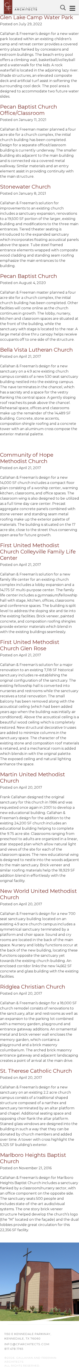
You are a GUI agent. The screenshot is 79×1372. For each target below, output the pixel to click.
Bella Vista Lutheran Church (36, 350)
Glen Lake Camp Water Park (36, 17)
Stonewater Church (25, 187)
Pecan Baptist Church (28, 276)
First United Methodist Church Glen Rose (29, 645)
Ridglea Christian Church (32, 987)
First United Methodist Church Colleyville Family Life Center (38, 551)
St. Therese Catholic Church (36, 1071)
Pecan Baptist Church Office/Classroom (28, 110)
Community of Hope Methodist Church (26, 458)
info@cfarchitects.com (26, 1344)
